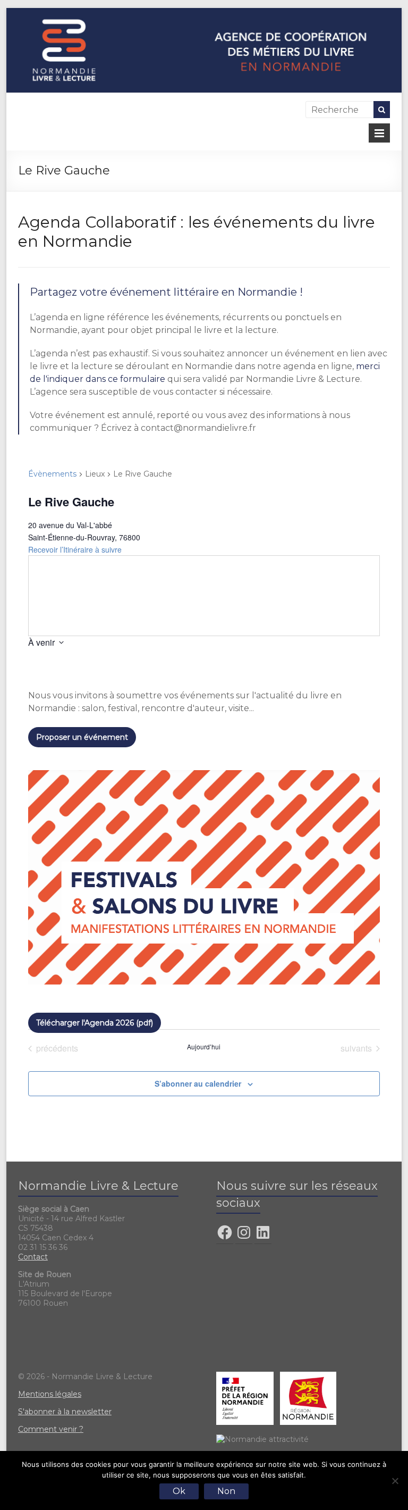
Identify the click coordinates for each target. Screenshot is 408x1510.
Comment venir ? (50, 1429)
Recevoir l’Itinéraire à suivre (75, 549)
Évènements (52, 474)
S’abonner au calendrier (198, 1083)
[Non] (394, 1480)
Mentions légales (49, 1394)
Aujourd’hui (203, 1046)
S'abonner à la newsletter (65, 1411)
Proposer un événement (82, 737)
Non (226, 1491)
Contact (33, 1257)
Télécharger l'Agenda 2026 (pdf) (94, 1023)
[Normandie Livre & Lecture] (204, 13)
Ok (179, 1491)
